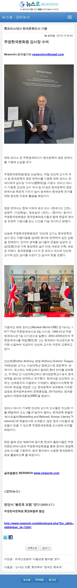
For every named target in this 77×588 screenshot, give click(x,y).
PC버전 (40, 579)
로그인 (52, 579)
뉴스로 (7, 17)
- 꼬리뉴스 (22, 17)
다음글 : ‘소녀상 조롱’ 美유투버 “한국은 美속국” (33, 567)
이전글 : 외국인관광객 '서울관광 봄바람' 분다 (32, 559)
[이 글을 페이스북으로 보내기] (10, 537)
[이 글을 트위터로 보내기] (5, 537)
